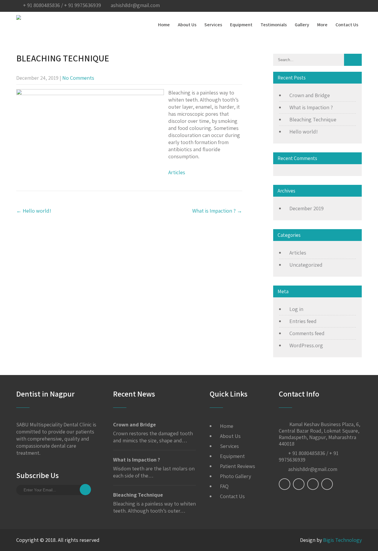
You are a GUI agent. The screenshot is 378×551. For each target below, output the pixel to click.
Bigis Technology (342, 540)
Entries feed (303, 321)
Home (164, 25)
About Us (187, 25)
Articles (176, 172)
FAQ (224, 486)
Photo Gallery (235, 476)
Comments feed (307, 333)
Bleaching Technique (312, 119)
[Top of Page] (361, 538)
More (322, 25)
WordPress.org (306, 345)
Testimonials (273, 25)
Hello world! (33, 210)
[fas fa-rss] (344, 6)
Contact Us (346, 25)
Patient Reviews (237, 466)
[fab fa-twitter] (309, 6)
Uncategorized (305, 264)
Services (213, 25)
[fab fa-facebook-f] (297, 6)
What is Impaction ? (217, 210)
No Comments (78, 77)
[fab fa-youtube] (356, 6)
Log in (296, 309)
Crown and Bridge (309, 95)
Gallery (302, 25)
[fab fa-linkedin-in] (333, 6)
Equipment (241, 25)
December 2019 (306, 208)
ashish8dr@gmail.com (135, 5)
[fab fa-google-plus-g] (321, 6)
